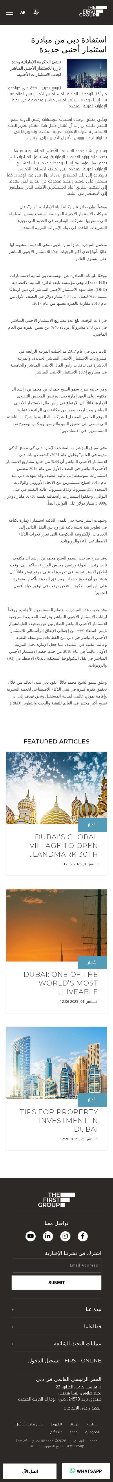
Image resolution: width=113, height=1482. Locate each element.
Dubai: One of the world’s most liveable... (60, 983)
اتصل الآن (30, 1471)
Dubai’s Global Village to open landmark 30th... (63, 845)
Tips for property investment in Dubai (59, 1120)
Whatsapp (89, 1471)
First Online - (64, 1361)
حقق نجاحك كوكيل (29, 1424)
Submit (56, 1282)
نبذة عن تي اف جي (84, 1320)
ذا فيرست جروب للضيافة (81, 1337)
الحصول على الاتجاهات (82, 1408)
